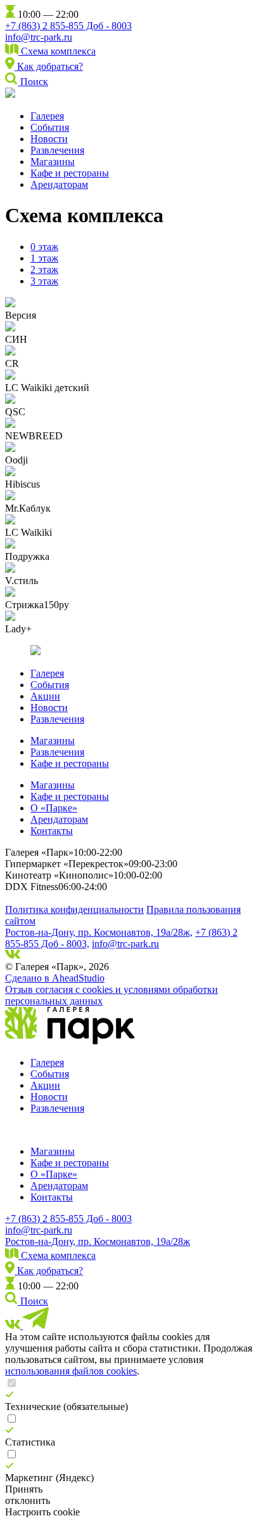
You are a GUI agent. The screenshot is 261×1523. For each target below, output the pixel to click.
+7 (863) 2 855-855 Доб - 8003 (68, 25)
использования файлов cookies (71, 1371)
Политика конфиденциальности (74, 909)
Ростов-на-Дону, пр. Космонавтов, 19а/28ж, (99, 932)
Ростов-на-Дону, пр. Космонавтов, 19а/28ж (97, 1241)
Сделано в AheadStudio (55, 978)
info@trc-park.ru (38, 37)
